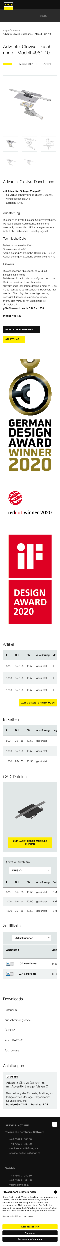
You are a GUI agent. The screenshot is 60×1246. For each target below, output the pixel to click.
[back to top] (54, 1124)
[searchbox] (27, 15)
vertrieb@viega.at (19, 1184)
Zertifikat (11, 949)
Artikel (47, 63)
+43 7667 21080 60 (20, 1175)
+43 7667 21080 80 (20, 1139)
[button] (30, 1010)
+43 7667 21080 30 (20, 1143)
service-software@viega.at (24, 1153)
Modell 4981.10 (28, 63)
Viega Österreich (11, 30)
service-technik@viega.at (24, 1148)
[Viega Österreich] (8, 4)
